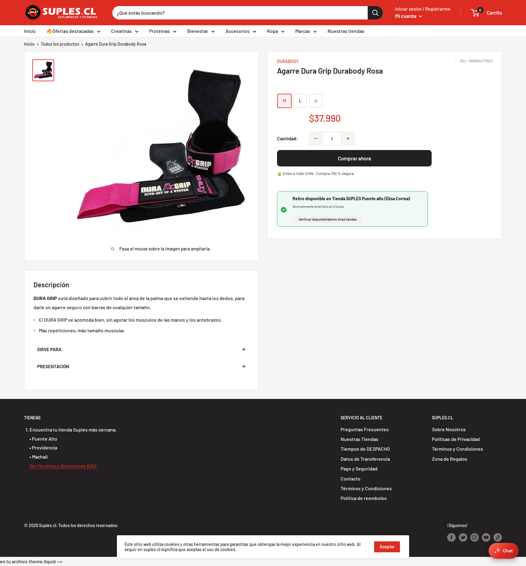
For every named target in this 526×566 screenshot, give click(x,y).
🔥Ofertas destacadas (70, 31)
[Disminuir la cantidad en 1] (315, 138)
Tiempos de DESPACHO (365, 449)
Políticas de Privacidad (456, 439)
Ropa (272, 31)
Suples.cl (47, 525)
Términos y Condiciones (366, 488)
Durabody (288, 61)
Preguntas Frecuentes (365, 429)
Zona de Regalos (449, 459)
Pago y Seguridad (359, 468)
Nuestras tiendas (346, 31)
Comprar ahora (354, 158)
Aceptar (387, 546)
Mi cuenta (406, 16)
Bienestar (197, 31)
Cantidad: (287, 138)
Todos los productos (60, 44)
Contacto (350, 478)
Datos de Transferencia (365, 459)
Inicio (30, 31)
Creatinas (121, 31)
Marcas (302, 31)
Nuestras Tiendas (359, 439)
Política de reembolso (364, 498)
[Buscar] (375, 12)
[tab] (141, 349)
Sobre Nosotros (449, 429)
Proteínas (159, 31)
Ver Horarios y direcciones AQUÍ (63, 466)
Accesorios (238, 31)
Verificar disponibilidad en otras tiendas (328, 219)
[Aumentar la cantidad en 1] (348, 138)
